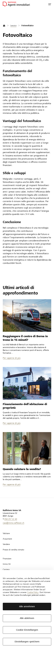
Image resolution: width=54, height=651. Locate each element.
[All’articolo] (27, 315)
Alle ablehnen (27, 618)
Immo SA (7, 564)
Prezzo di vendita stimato (13, 550)
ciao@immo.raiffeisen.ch (13, 523)
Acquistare (7, 539)
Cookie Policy (32, 592)
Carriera (6, 569)
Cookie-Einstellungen (27, 630)
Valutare (6, 533)
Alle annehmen (27, 606)
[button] (49, 4)
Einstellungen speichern (27, 641)
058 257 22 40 (10, 519)
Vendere (6, 544)
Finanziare (7, 558)
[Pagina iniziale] (4, 25)
